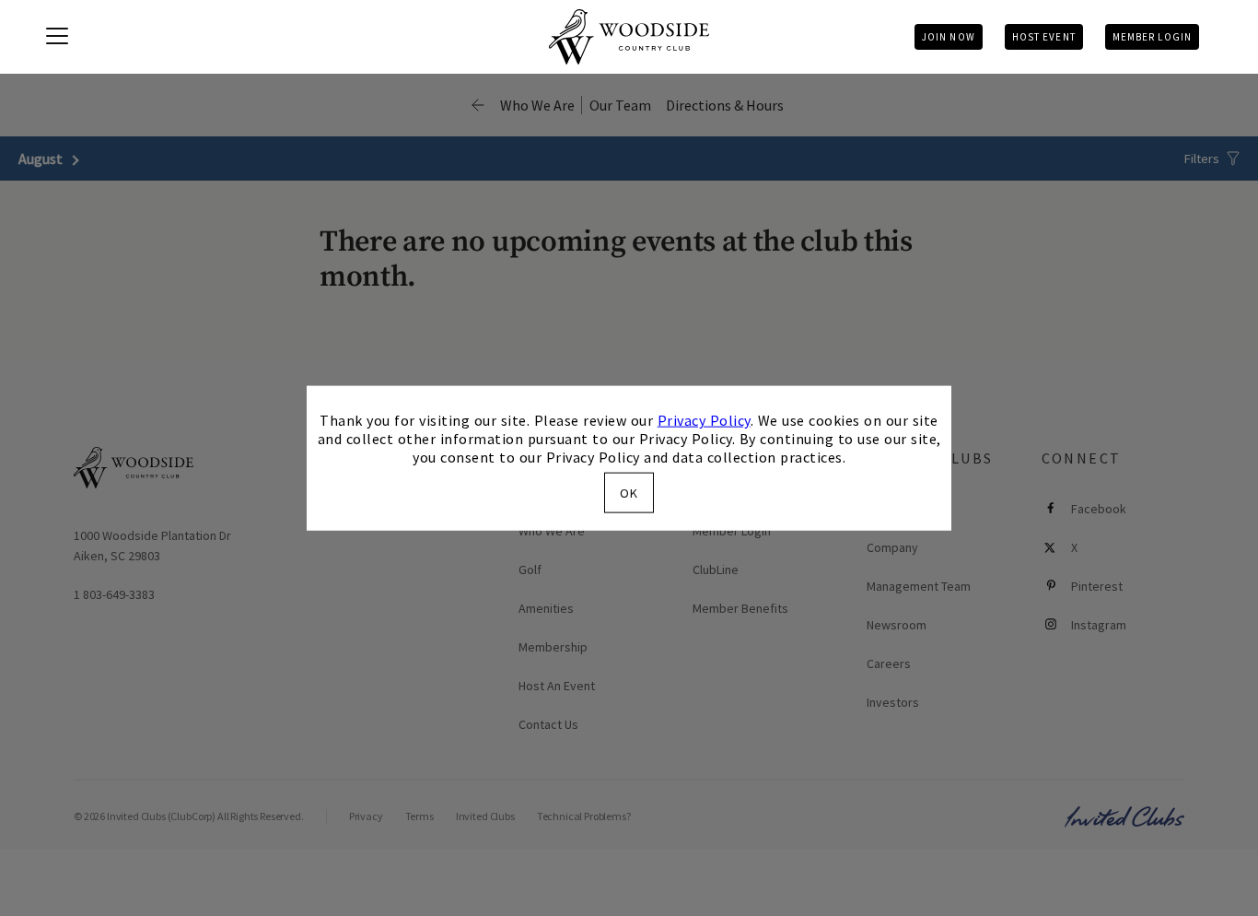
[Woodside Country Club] (629, 37)
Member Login (1152, 36)
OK (629, 492)
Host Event (1044, 36)
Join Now (948, 36)
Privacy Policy (704, 420)
